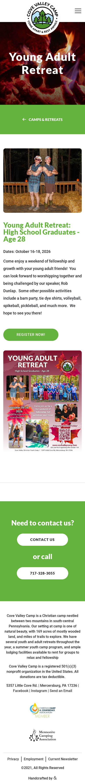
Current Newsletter (63, 759)
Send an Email (61, 691)
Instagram (39, 691)
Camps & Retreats (45, 119)
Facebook (20, 691)
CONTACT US (42, 539)
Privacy (13, 759)
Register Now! (31, 335)
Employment (33, 759)
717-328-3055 (42, 573)
